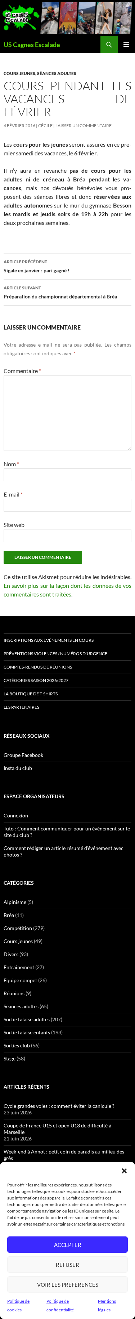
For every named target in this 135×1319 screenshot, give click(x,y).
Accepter (67, 1244)
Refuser (67, 1264)
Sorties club (17, 1045)
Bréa (9, 915)
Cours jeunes (19, 73)
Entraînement (19, 967)
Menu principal (126, 44)
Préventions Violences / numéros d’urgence (55, 653)
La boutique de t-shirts (31, 693)
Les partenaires (21, 707)
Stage (9, 1058)
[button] (124, 1170)
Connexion (16, 815)
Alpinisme (15, 902)
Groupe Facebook (23, 755)
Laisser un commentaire (83, 125)
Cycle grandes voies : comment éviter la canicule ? (59, 1106)
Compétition (18, 928)
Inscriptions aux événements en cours (49, 640)
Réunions (14, 993)
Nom (11, 463)
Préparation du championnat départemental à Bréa (60, 292)
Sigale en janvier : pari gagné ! (36, 266)
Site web (14, 524)
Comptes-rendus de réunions (38, 667)
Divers (11, 954)
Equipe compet (20, 980)
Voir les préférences (67, 1284)
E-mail (13, 494)
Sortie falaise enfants (27, 1032)
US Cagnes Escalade (32, 45)
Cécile (45, 125)
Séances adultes (56, 73)
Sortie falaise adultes (27, 1019)
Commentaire (22, 370)
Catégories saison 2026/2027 (36, 680)
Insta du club (18, 768)
